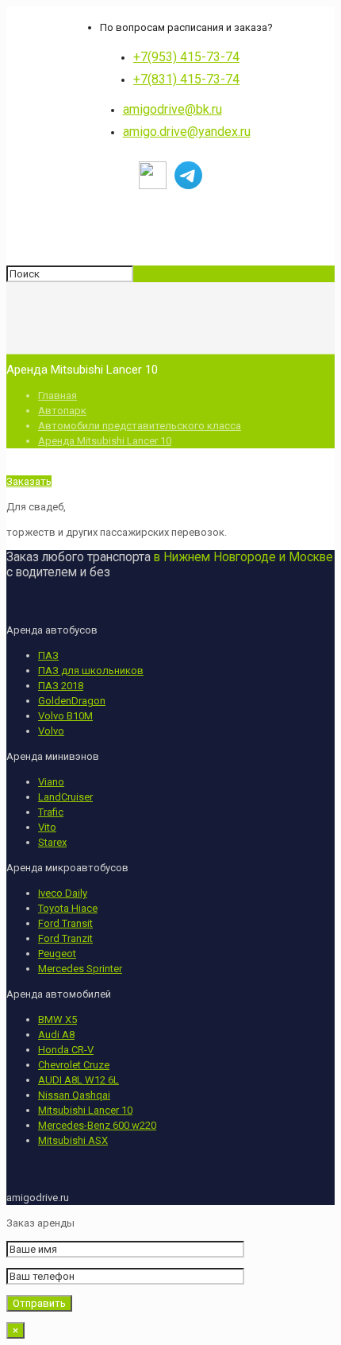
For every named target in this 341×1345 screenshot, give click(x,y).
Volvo (51, 731)
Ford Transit (65, 923)
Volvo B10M (65, 716)
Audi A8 (56, 1035)
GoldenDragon (71, 701)
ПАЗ (48, 655)
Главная (57, 395)
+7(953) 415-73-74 (186, 56)
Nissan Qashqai (74, 1095)
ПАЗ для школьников (91, 670)
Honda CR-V (66, 1050)
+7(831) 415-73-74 (186, 79)
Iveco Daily (62, 893)
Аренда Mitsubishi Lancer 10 (104, 441)
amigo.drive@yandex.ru (187, 131)
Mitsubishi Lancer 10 (85, 1110)
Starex (52, 842)
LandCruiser (65, 797)
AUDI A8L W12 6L (78, 1080)
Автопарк (62, 411)
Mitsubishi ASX (73, 1140)
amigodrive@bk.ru (172, 109)
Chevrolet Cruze (73, 1065)
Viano (51, 782)
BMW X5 (57, 1019)
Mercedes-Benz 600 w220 (97, 1125)
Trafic (50, 812)
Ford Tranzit (65, 938)
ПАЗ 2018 (60, 686)
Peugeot (57, 953)
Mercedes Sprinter (80, 969)
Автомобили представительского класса (139, 426)
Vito (47, 827)
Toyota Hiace (68, 908)
